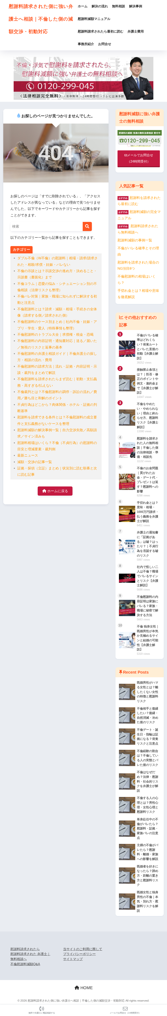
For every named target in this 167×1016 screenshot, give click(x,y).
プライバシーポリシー (79, 954)
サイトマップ (73, 959)
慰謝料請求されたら (25, 949)
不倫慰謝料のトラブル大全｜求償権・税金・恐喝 (55, 334)
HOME (86, 988)
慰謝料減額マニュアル (94, 19)
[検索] (87, 226)
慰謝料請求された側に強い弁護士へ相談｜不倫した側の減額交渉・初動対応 (41, 19)
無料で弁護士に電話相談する (42, 1013)
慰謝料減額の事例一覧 (135, 240)
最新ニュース (27, 455)
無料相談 (118, 6)
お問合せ (104, 44)
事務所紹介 (86, 44)
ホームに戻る (57, 491)
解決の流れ (100, 6)
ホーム (83, 6)
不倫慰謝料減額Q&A (25, 964)
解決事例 (135, 6)
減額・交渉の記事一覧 (34, 462)
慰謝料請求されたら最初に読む (100, 31)
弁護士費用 (135, 31)
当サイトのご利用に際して (82, 949)
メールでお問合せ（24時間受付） (125, 1013)
